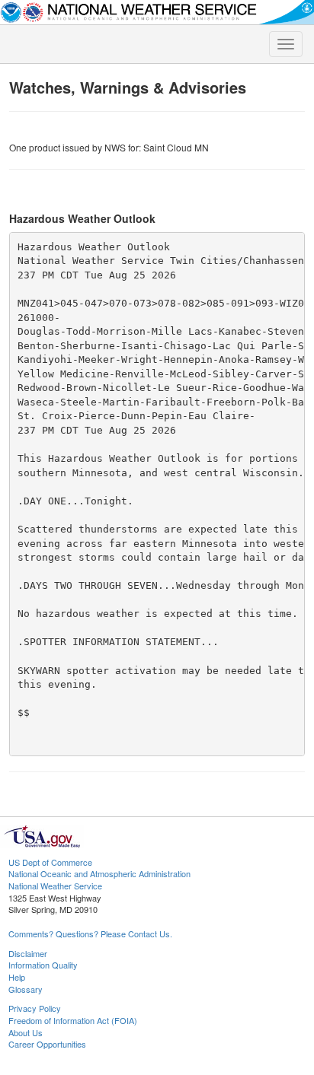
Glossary (25, 989)
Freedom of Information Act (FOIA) (72, 1020)
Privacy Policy (34, 1008)
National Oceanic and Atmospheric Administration (99, 873)
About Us (25, 1032)
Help (16, 977)
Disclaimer (27, 953)
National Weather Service (55, 885)
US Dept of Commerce (50, 862)
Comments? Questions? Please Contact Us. (90, 933)
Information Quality (43, 965)
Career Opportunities (47, 1044)
